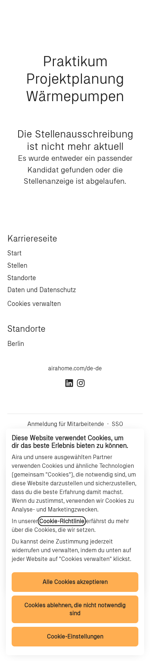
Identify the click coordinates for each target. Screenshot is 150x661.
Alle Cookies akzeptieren (75, 581)
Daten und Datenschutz (41, 290)
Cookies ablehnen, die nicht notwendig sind (75, 609)
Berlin (15, 344)
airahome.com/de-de (75, 368)
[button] (135, 14)
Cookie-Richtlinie (61, 521)
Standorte (21, 278)
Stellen (17, 266)
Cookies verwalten (34, 304)
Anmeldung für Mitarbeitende (65, 424)
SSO (117, 424)
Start (14, 253)
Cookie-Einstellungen (75, 636)
